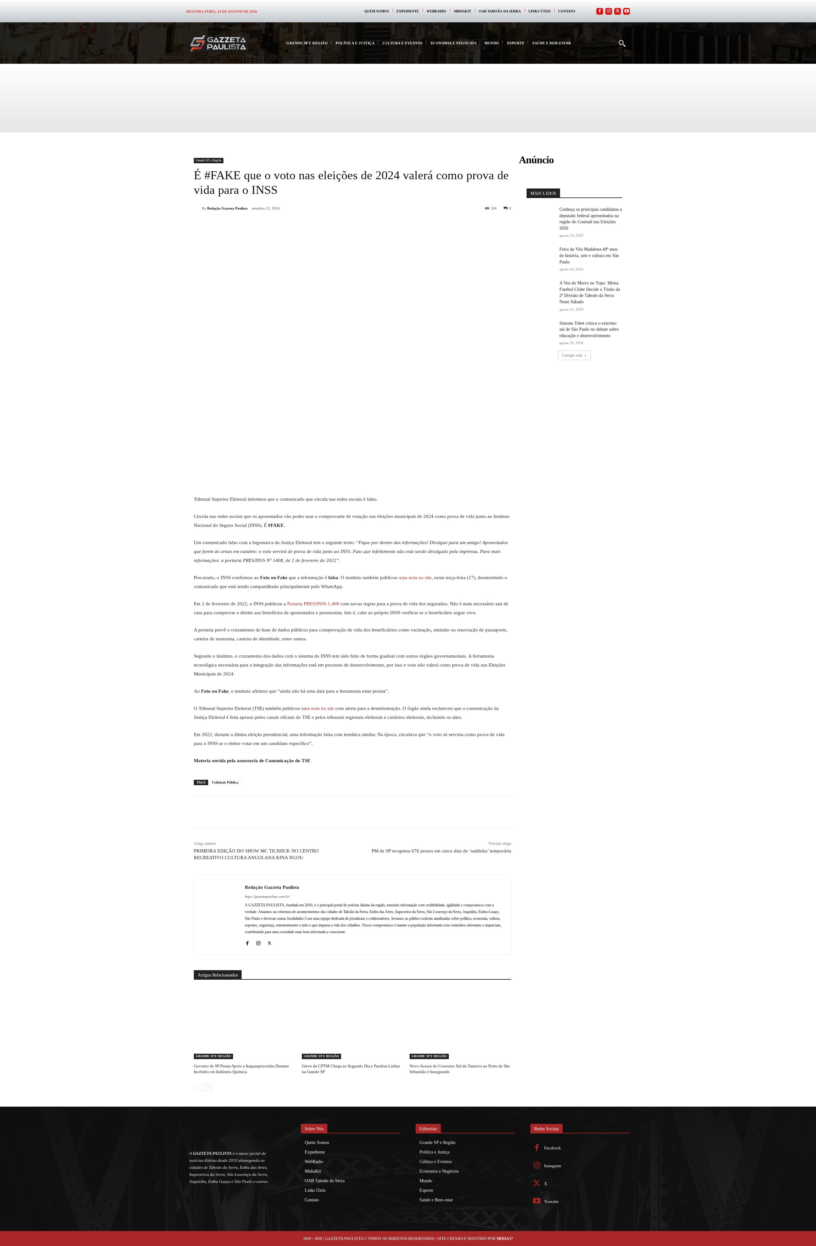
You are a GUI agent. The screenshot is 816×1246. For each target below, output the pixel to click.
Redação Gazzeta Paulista (227, 208)
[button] (622, 43)
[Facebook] (599, 11)
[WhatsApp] (280, 224)
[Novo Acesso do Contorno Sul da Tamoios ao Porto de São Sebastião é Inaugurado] (460, 1023)
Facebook (552, 1148)
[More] (339, 224)
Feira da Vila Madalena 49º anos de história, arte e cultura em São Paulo (589, 255)
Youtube (551, 1201)
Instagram (552, 1165)
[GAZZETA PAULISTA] (218, 43)
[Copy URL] (324, 224)
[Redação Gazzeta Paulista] (198, 208)
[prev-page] (198, 1087)
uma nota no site (415, 577)
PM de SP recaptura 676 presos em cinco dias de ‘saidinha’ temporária (441, 850)
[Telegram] (309, 224)
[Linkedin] (295, 224)
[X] (265, 224)
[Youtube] (626, 11)
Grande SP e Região (209, 160)
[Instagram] (608, 11)
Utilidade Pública (225, 782)
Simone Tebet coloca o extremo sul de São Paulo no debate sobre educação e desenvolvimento (589, 329)
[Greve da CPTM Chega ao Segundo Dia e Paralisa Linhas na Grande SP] (353, 1023)
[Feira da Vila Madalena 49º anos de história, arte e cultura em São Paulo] (541, 256)
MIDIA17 (505, 1238)
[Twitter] (617, 11)
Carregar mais (572, 355)
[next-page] (208, 1087)
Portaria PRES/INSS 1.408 (313, 603)
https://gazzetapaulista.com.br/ (267, 896)
